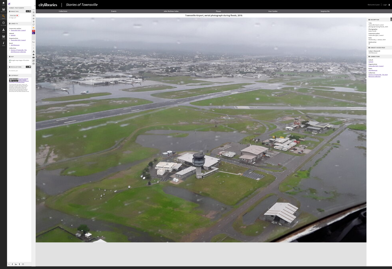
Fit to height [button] (34, 21)
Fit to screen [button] (34, 15)
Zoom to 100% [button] (34, 27)
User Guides (272, 11)
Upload (3, 39)
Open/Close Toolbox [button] (35, 3)
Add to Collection (34, 54)
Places (218, 11)
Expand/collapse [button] (391, 19)
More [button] (3, 45)
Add (28, 11)
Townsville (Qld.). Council (18, 30)
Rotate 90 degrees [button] (34, 24)
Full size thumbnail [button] (34, 12)
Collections (63, 11)
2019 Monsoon (15, 45)
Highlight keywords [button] (34, 48)
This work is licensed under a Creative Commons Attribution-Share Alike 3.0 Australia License (19, 80)
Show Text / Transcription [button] (34, 42)
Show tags (13, 15)
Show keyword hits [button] (34, 45)
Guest (377, 4)
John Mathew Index (171, 11)
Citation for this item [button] (34, 63)
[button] (33, 33)
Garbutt (13, 35)
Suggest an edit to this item (9, 4)
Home (3, 5)
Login (3, 32)
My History (3, 25)
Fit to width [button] (34, 18)
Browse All (3, 11)
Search (3, 18)
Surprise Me (325, 11)
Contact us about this (34, 57)
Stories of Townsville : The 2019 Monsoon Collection (19, 51)
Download (34, 51)
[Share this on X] (9, 263)
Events (113, 11)
